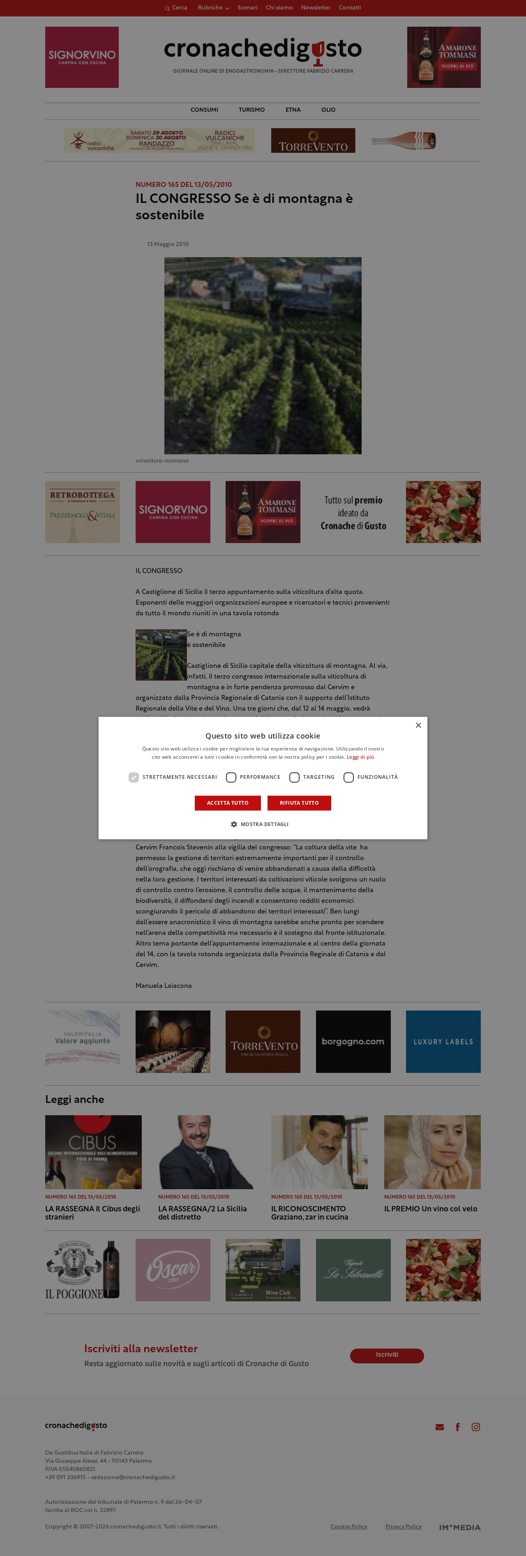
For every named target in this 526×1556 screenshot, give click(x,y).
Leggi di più (360, 757)
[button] (262, 824)
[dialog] (263, 778)
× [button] (418, 726)
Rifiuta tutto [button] (299, 802)
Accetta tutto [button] (228, 802)
